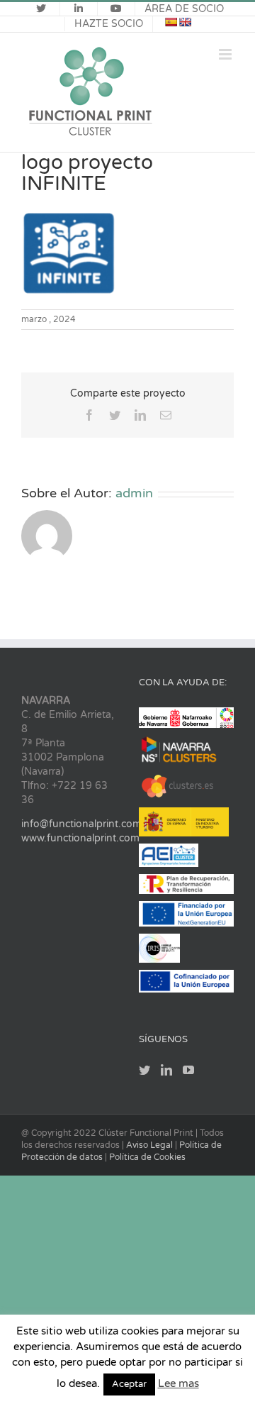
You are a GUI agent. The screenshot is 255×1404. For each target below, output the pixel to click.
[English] (184, 22)
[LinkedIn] (166, 1070)
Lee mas (178, 1383)
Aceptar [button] (129, 1384)
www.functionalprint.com (80, 838)
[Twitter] (144, 1070)
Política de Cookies (147, 1157)
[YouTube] (188, 1070)
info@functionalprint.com (81, 824)
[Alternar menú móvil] (226, 54)
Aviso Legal (150, 1145)
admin (134, 493)
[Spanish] (170, 22)
